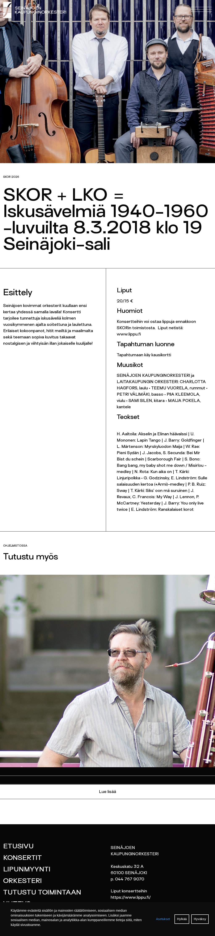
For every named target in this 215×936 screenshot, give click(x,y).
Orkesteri (22, 881)
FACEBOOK (86, 16)
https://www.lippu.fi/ (131, 898)
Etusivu (18, 847)
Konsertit (22, 858)
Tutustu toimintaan (42, 893)
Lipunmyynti (26, 870)
